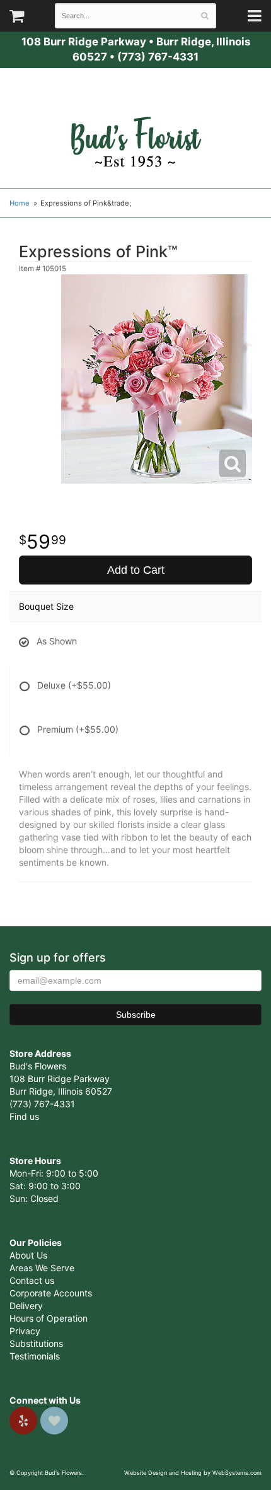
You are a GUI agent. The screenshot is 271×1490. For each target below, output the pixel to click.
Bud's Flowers (135, 126)
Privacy (24, 1330)
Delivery (26, 1305)
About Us (28, 1255)
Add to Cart (135, 570)
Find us (24, 1116)
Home (19, 203)
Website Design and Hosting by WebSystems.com (193, 1472)
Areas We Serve (41, 1267)
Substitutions (36, 1343)
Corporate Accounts (50, 1293)
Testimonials (34, 1356)
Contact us (31, 1280)
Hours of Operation (48, 1318)
